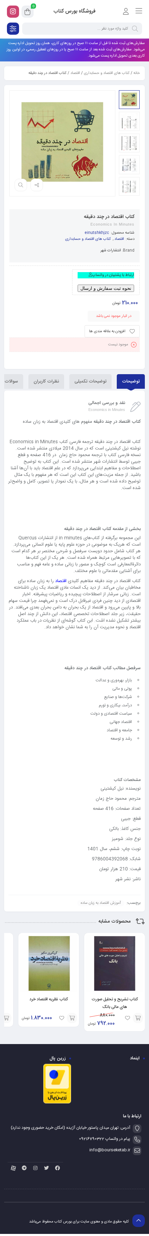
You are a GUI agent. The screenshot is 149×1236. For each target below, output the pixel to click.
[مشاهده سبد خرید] (27, 12)
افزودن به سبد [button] (138, 1018)
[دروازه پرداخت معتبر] (57, 1103)
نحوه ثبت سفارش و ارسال (105, 288)
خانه (136, 73)
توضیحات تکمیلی (90, 381)
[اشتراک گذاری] (36, 185)
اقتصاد (75, 73)
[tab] (131, 381)
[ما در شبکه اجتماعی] (13, 12)
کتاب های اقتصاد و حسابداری (107, 73)
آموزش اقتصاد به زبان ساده (101, 903)
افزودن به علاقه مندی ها (107, 331)
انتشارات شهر (110, 250)
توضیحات (131, 381)
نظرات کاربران (46, 381)
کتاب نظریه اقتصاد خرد (48, 999)
